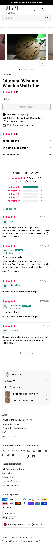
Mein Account (9, 436)
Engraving (7, 473)
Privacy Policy (9, 477)
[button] (9, 92)
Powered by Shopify (31, 541)
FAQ (4, 432)
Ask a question (11, 154)
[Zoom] (42, 62)
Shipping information (15, 147)
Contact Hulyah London (14, 428)
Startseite (7, 74)
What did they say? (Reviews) (17, 420)
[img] (9, 216)
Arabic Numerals (10, 424)
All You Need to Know (13, 469)
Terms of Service (11, 481)
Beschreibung (10, 140)
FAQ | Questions (10, 485)
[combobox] (26, 18)
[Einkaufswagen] (42, 10)
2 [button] (25, 353)
